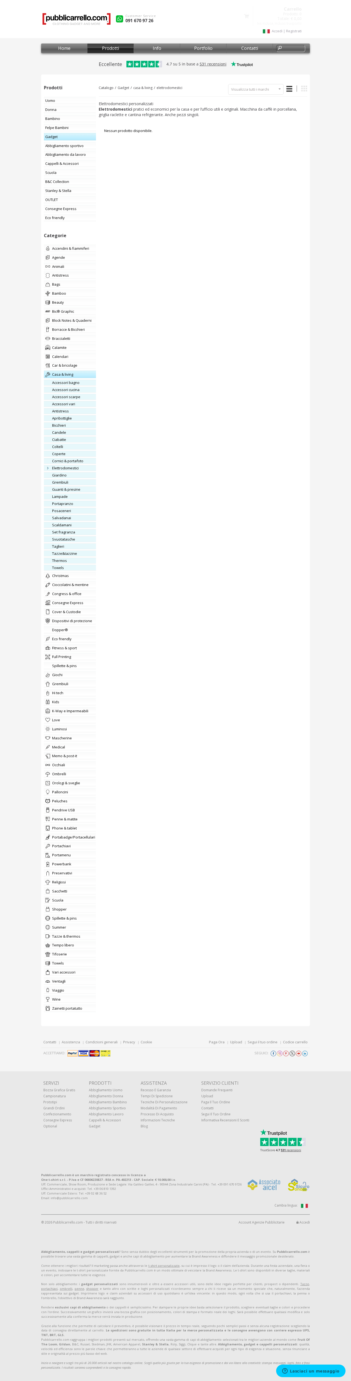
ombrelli (66, 1289)
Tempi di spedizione (157, 1096)
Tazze (304, 1284)
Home (64, 48)
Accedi (304, 1222)
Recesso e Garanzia (156, 1090)
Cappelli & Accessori (105, 1120)
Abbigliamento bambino (108, 1102)
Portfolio (203, 48)
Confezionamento (57, 1114)
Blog (144, 1126)
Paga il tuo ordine (215, 1102)
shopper (92, 1289)
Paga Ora (217, 1042)
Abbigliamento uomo (106, 1090)
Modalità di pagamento (159, 1108)
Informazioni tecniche (158, 1120)
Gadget (123, 87)
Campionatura (54, 1096)
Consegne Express (57, 1120)
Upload (236, 1042)
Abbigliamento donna (106, 1096)
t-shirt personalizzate (164, 1266)
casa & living (142, 87)
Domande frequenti (217, 1090)
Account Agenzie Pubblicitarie (262, 1222)
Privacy (129, 1042)
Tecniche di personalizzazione (164, 1102)
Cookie (146, 1042)
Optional (50, 1126)
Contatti (249, 48)
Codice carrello (295, 1042)
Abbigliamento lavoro (106, 1114)
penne (79, 1289)
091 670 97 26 (139, 21)
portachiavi (49, 1289)
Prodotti (110, 48)
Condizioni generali (102, 1042)
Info (157, 48)
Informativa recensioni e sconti (225, 1120)
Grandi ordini (54, 1108)
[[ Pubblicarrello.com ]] (77, 21)
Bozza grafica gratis (59, 1090)
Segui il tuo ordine (263, 1042)
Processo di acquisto (157, 1114)
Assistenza (71, 1042)
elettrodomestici (169, 87)
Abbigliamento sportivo (107, 1108)
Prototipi (50, 1102)
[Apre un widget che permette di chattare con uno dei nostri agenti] (311, 1371)
